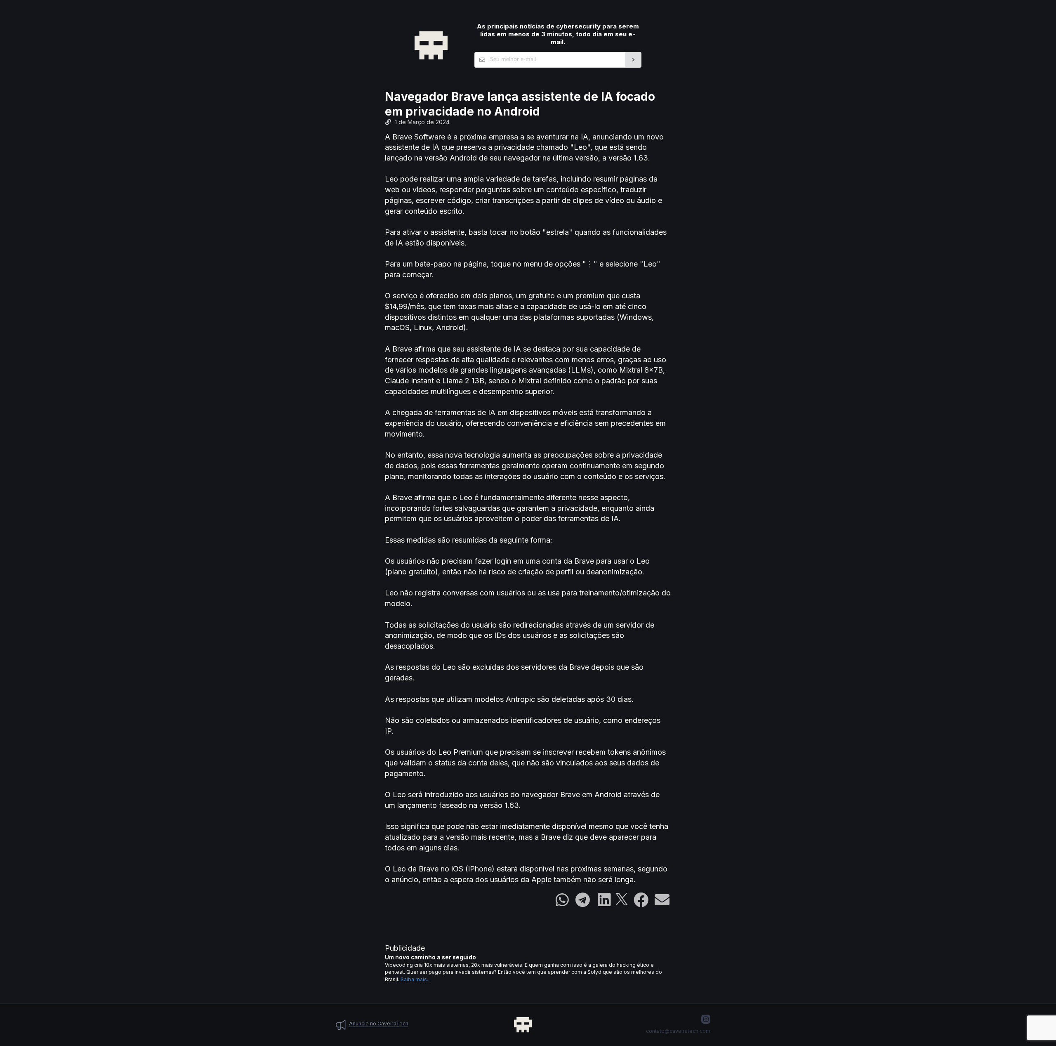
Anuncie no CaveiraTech (378, 1023)
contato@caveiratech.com (678, 1031)
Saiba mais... (416, 979)
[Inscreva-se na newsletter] (633, 60)
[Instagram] (705, 1019)
